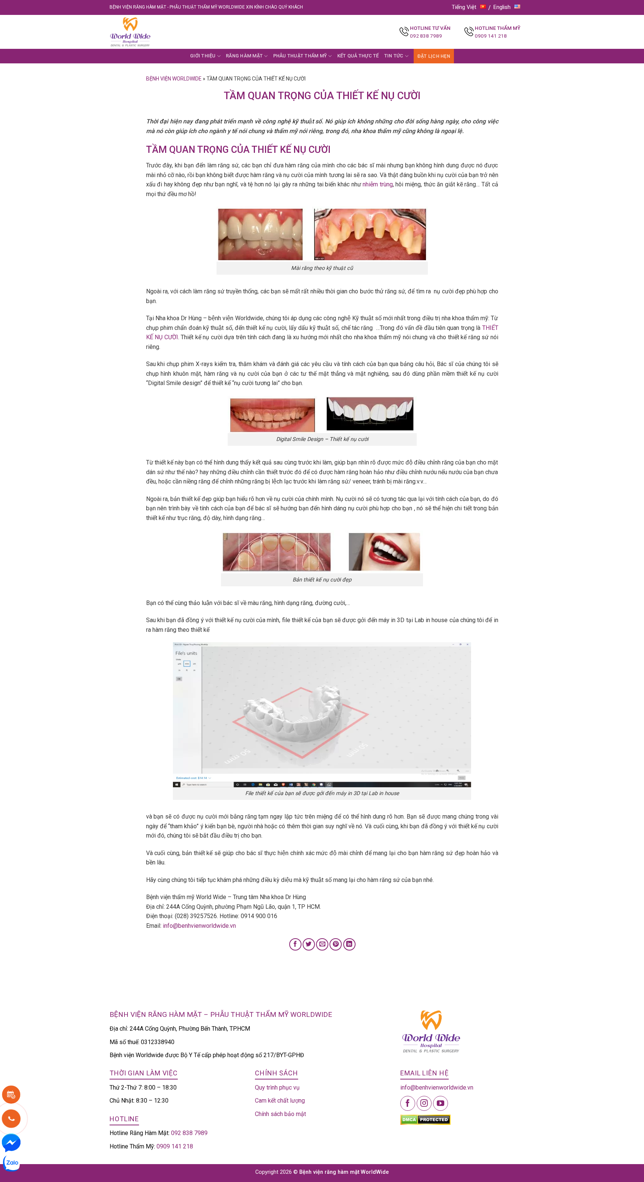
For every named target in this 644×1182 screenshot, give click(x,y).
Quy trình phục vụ (277, 1087)
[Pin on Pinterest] (335, 944)
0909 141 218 (491, 36)
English (502, 7)
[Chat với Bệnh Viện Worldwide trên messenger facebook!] (11, 1142)
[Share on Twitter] (309, 944)
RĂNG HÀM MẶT (244, 56)
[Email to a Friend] (322, 944)
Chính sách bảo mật (280, 1114)
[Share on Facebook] (295, 944)
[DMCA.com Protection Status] (425, 1119)
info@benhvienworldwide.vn (199, 925)
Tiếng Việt (464, 7)
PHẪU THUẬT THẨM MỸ (300, 56)
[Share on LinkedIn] (349, 944)
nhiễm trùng (378, 184)
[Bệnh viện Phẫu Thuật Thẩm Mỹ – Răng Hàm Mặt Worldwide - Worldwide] (145, 32)
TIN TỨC (394, 56)
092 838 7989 (426, 36)
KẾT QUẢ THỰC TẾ (358, 56)
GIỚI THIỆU (203, 56)
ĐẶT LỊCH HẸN (433, 56)
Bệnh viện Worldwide (174, 79)
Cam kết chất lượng (280, 1100)
